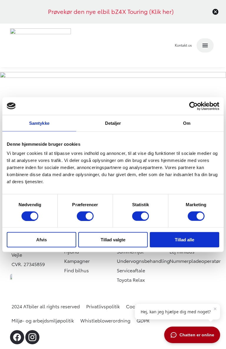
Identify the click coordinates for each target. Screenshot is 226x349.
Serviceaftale (131, 270)
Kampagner (77, 261)
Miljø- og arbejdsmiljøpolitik (42, 321)
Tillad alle (184, 239)
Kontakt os (183, 45)
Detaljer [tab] (113, 122)
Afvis (41, 239)
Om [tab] (186, 122)
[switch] (85, 216)
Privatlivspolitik (103, 306)
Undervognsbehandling (143, 261)
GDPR (143, 321)
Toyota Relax (131, 280)
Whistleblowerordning (105, 321)
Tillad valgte (113, 239)
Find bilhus (76, 270)
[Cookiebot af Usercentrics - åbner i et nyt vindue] (193, 105)
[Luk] (215, 12)
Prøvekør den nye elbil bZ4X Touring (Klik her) (111, 11)
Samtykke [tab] (39, 122)
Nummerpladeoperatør (195, 261)
